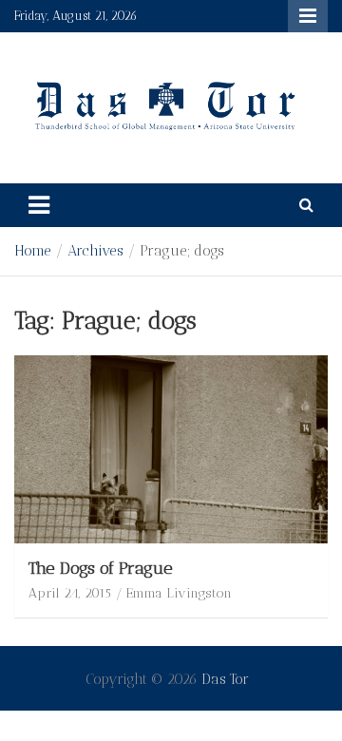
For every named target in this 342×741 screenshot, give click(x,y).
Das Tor (225, 679)
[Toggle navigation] (39, 205)
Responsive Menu (308, 16)
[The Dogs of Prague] (171, 448)
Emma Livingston (179, 593)
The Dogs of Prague (100, 568)
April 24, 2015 (69, 593)
